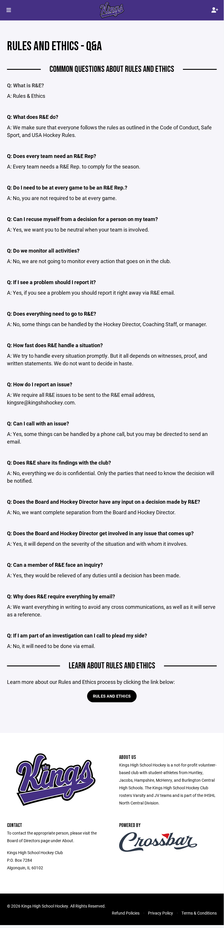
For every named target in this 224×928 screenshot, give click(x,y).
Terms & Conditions (199, 913)
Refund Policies (126, 913)
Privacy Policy (160, 913)
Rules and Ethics (112, 696)
